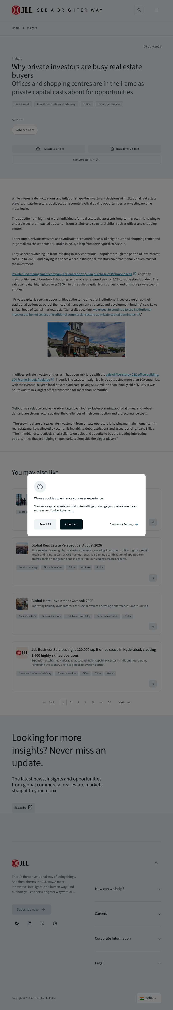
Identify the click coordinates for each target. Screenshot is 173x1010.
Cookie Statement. (61, 510)
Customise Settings (124, 524)
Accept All (71, 524)
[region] (86, 505)
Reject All (45, 524)
